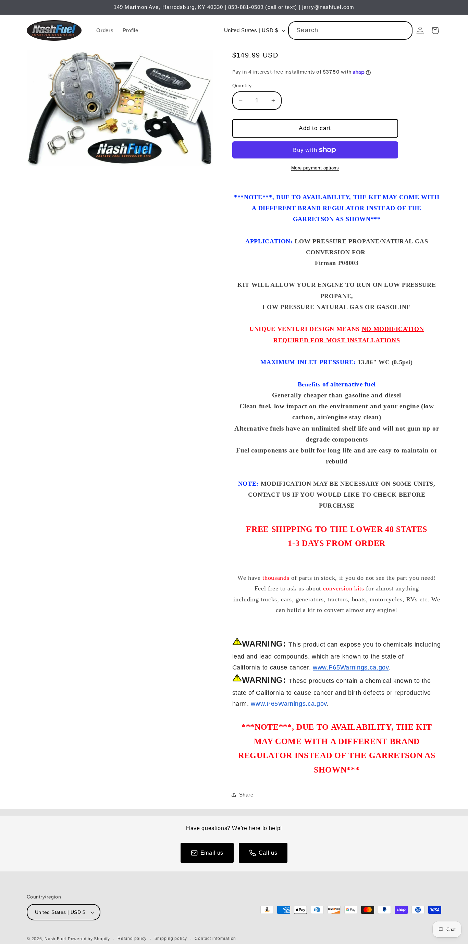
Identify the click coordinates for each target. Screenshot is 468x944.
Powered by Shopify (89, 938)
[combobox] (350, 30)
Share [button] (246, 795)
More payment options (315, 167)
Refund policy (132, 938)
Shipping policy (171, 938)
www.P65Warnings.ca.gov (351, 667)
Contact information (215, 938)
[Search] (403, 30)
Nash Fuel (55, 938)
